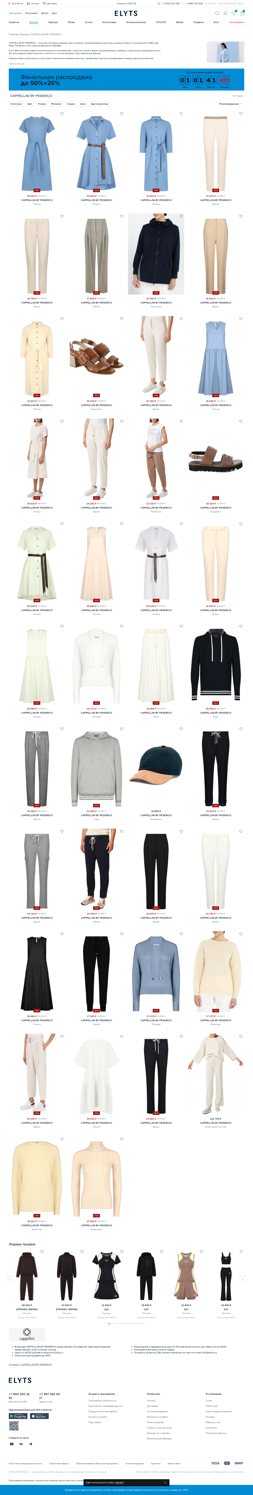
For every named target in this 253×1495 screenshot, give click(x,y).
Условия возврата (157, 1411)
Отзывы (210, 1416)
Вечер (179, 22)
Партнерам (94, 1422)
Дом (54, 13)
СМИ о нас (212, 1405)
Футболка (156, 511)
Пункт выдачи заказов (218, 1411)
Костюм (27, 1313)
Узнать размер (155, 1422)
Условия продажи (134, 1463)
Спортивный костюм (215, 1126)
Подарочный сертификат (103, 1411)
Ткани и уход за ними (159, 1427)
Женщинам (15, 13)
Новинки (14, 22)
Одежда (53, 22)
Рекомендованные (229, 104)
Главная (13, 34)
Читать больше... (17, 63)
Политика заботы (216, 1433)
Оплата (151, 1400)
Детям (44, 13)
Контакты (211, 1427)
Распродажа (237, 22)
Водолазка (96, 1229)
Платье (37, 204)
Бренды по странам (158, 1433)
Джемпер (215, 1024)
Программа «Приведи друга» (105, 1405)
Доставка (152, 1405)
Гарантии (156, 1463)
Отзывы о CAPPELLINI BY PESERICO (30, 1364)
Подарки (198, 22)
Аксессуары (109, 22)
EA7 (106, 1309)
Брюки (215, 204)
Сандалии (216, 511)
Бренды (33, 22)
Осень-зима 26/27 (27, 1317)
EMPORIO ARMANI (27, 1309)
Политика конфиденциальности (25, 1463)
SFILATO (161, 22)
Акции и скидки (97, 1416)
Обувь (71, 22)
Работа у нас (213, 1422)
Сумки (88, 22)
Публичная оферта (59, 1463)
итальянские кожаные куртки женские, (55, 1480)
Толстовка (156, 306)
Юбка (156, 716)
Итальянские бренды (159, 1438)
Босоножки (96, 409)
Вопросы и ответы (157, 1416)
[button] (10, 1279)
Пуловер (96, 716)
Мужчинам (31, 13)
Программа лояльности (102, 1400)
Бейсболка (156, 819)
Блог (216, 22)
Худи (215, 716)
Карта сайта (174, 1463)
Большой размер (136, 22)
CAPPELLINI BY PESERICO (37, 200)
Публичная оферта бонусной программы (97, 1463)
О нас (209, 1400)
